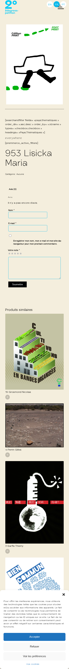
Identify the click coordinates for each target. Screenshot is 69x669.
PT (63, 4)
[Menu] (59, 7)
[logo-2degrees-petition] (28, 7)
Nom (11, 210)
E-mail (12, 223)
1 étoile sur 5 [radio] (9, 253)
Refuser (34, 646)
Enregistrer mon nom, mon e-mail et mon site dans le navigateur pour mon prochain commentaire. (39, 242)
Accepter (34, 636)
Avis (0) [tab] (12, 189)
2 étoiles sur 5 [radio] (11, 253)
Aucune (20, 174)
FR (56, 4)
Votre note (14, 250)
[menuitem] (59, 7)
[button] (63, 594)
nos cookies (32, 664)
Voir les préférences (34, 656)
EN (49, 4)
